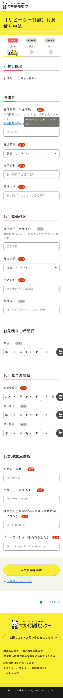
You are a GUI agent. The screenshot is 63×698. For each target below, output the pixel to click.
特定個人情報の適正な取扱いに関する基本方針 (29, 656)
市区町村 (14, 165)
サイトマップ (11, 673)
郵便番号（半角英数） (31, 233)
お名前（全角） (18, 469)
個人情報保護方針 (33, 650)
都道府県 (14, 144)
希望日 (12, 343)
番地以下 (14, 186)
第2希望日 (15, 406)
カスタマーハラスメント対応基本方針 (25, 668)
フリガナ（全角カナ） (23, 490)
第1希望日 (15, 387)
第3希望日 (15, 424)
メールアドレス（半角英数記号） (31, 537)
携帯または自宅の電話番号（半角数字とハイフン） (31, 513)
